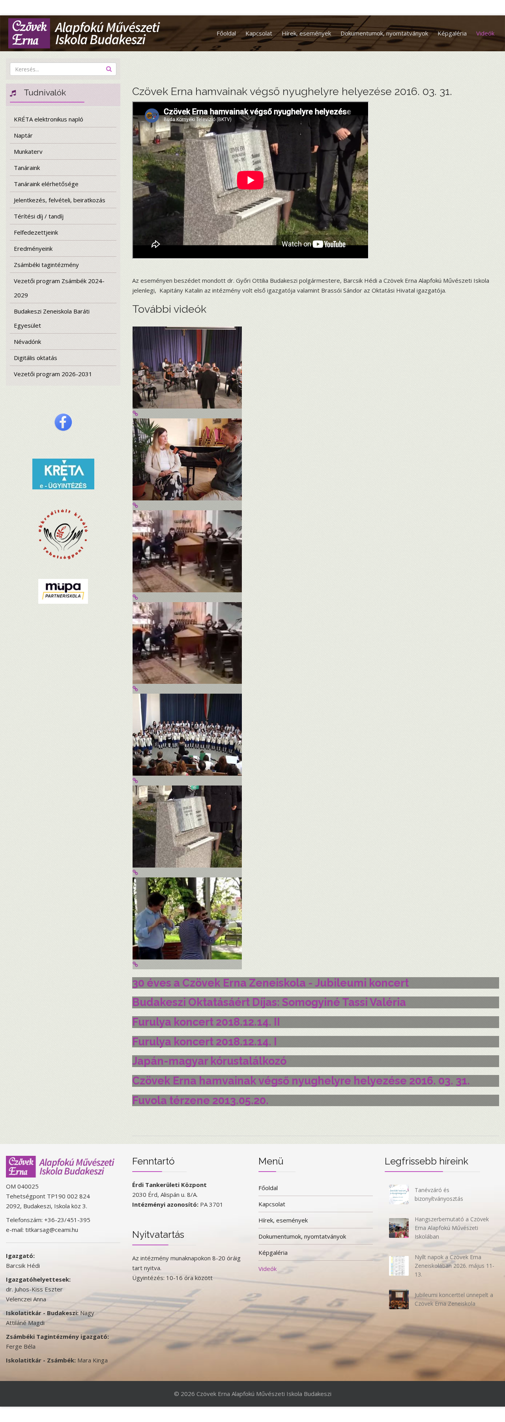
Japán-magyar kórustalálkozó (209, 1061)
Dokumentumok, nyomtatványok (384, 33)
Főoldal (226, 33)
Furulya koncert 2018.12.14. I (204, 1042)
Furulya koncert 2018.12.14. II (206, 1022)
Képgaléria (452, 33)
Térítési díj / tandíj (39, 216)
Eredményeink (33, 248)
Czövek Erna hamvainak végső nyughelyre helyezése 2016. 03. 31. (301, 1081)
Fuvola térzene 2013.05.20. (200, 1100)
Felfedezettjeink (36, 232)
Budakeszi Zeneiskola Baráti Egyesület (52, 318)
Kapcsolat (258, 33)
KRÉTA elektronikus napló (48, 119)
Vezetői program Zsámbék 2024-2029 (59, 288)
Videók (485, 33)
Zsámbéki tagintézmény (46, 265)
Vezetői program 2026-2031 (53, 374)
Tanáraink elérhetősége (46, 184)
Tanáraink (27, 168)
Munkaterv (28, 151)
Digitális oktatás (35, 358)
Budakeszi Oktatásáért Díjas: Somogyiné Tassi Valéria (269, 1002)
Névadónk (27, 341)
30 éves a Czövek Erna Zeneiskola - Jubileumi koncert (270, 983)
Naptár (23, 135)
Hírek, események (306, 33)
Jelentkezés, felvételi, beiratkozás (59, 200)
